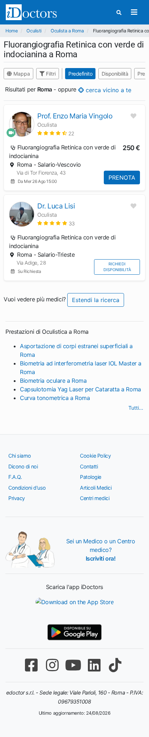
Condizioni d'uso (27, 488)
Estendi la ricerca (95, 300)
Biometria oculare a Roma (53, 380)
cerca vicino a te (107, 90)
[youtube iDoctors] (73, 665)
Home (11, 30)
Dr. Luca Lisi (56, 206)
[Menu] (134, 12)
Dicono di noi (23, 466)
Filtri (50, 74)
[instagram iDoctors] (52, 665)
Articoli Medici (95, 488)
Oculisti (33, 30)
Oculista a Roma (67, 30)
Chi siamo (19, 456)
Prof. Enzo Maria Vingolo (74, 116)
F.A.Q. (15, 477)
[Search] (119, 12)
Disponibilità (115, 74)
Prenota (121, 177)
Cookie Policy (95, 456)
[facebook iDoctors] (31, 665)
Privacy (16, 498)
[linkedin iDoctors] (94, 665)
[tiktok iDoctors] (115, 665)
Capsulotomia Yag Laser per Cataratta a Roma (80, 389)
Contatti (89, 466)
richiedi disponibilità (117, 267)
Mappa (21, 74)
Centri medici (94, 498)
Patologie (90, 477)
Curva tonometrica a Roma (55, 397)
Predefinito (80, 74)
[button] (55, 133)
